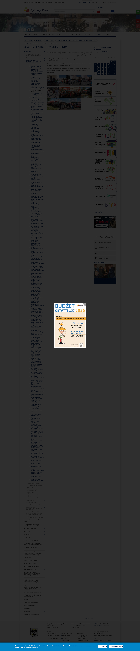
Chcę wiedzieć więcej (116, 646)
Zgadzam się (103, 646)
